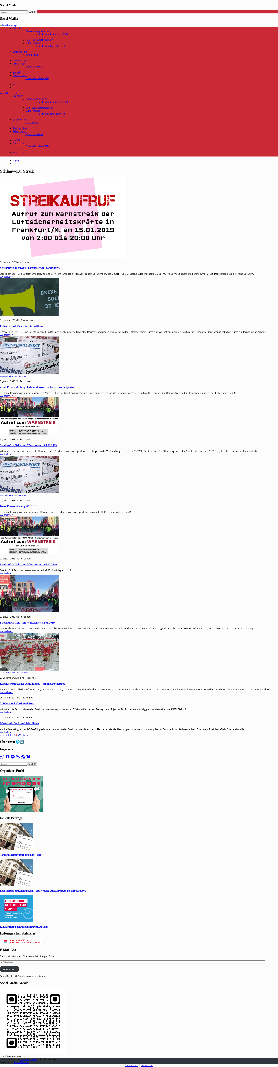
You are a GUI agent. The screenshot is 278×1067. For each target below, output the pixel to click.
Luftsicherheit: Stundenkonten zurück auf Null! (24, 926)
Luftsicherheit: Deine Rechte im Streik (21, 326)
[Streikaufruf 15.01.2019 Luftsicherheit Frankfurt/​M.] (63, 256)
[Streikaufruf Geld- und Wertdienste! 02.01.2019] (29, 611)
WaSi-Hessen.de (9, 93)
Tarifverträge (20, 60)
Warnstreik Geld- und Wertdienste (19, 723)
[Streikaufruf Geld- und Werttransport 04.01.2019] (29, 434)
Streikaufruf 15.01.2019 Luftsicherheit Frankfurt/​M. (30, 267)
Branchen (18, 28)
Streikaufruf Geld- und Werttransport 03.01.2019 (28, 564)
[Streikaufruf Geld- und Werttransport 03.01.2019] (29, 553)
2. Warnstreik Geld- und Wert (17, 703)
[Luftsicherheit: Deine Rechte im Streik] (29, 314)
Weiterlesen (6, 276)
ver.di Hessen (20, 376)
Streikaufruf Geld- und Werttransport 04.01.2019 (28, 445)
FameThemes (21, 1062)
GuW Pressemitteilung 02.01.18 (18, 506)
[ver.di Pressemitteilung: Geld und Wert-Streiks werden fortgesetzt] (29, 373)
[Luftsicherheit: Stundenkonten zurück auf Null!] (16, 921)
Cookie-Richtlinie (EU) (37, 78)
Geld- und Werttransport (39, 40)
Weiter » (23, 735)
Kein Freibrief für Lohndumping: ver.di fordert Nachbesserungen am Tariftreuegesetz (43, 890)
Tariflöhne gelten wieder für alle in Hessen (20, 854)
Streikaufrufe (20, 51)
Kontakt (17, 72)
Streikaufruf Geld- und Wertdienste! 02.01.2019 (27, 622)
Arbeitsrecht (19, 63)
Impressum (19, 84)
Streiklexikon (32, 54)
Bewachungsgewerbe (37, 31)
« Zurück (4, 735)
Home (16, 160)
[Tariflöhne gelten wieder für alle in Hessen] (16, 848)
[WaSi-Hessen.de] (8, 25)
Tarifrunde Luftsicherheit (51, 46)
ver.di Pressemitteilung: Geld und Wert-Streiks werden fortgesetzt (37, 386)
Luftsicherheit (33, 43)
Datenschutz (19, 75)
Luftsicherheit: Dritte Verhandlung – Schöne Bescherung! (33, 683)
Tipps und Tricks (34, 66)
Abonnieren (9, 969)
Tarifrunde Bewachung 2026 (53, 34)
